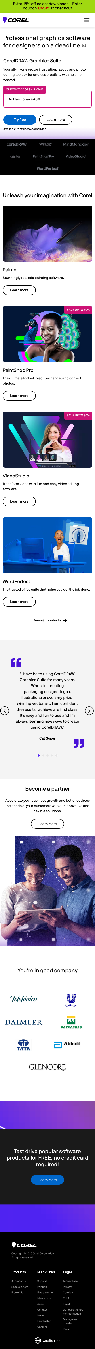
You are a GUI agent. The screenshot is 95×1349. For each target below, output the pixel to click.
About (40, 1304)
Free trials (17, 1292)
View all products (47, 620)
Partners (42, 1287)
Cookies (68, 1292)
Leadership (44, 1321)
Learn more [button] (19, 290)
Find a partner (45, 1292)
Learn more (56, 119)
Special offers (19, 1287)
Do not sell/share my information (73, 1311)
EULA (66, 1298)
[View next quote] (90, 711)
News (40, 1315)
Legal (66, 1304)
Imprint (67, 1329)
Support (42, 1281)
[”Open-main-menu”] (86, 19)
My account (44, 1298)
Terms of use (70, 1281)
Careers (42, 1326)
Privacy (67, 1287)
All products (18, 1281)
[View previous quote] (5, 711)
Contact (42, 1309)
